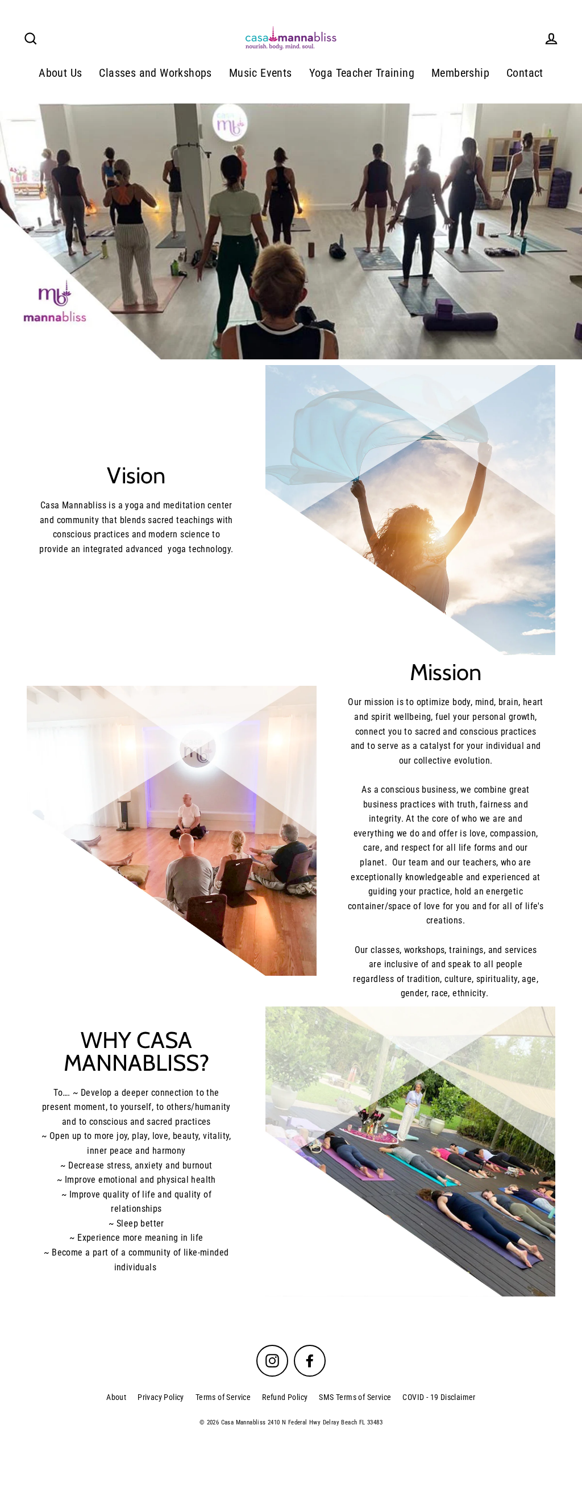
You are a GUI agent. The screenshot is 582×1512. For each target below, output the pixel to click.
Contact (524, 73)
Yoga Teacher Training (361, 73)
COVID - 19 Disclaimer (438, 1397)
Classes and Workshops (155, 73)
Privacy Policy (161, 1397)
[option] (291, 231)
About (116, 1397)
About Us (60, 73)
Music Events (260, 73)
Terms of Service (223, 1397)
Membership (460, 73)
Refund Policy (284, 1397)
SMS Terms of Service (355, 1397)
